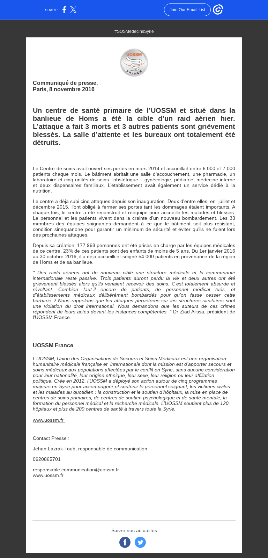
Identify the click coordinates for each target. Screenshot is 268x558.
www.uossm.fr (49, 420)
